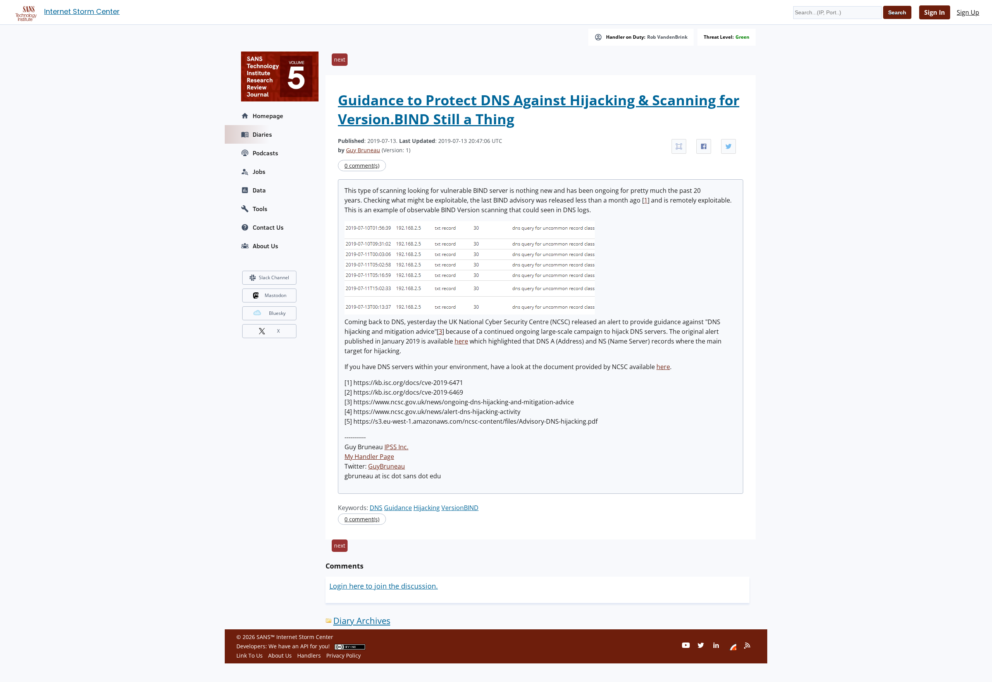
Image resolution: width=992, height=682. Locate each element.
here (461, 341)
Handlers (309, 655)
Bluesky (277, 313)
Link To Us (249, 655)
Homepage (268, 116)
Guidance (398, 507)
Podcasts (265, 153)
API (304, 646)
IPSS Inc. (396, 447)
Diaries (262, 134)
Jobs (259, 171)
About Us (265, 246)
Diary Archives (361, 621)
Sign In (934, 12)
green (742, 37)
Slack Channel (274, 277)
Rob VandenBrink (667, 37)
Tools (260, 208)
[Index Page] (24, 12)
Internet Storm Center (82, 11)
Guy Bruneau (363, 150)
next (339, 59)
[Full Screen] (679, 146)
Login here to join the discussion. (383, 586)
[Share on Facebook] (703, 146)
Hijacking (426, 507)
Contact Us (268, 227)
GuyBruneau (386, 466)
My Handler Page (369, 456)
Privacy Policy (343, 655)
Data (259, 190)
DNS (376, 507)
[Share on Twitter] (728, 146)
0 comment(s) (361, 165)
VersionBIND (460, 507)
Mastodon (275, 295)
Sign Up (968, 12)
